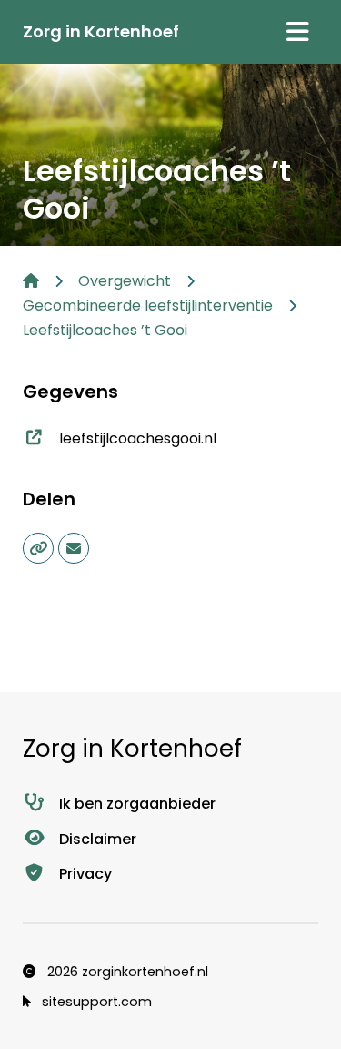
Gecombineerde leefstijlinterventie (148, 305)
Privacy (85, 873)
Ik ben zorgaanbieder (137, 803)
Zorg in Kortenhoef (101, 31)
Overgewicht (124, 280)
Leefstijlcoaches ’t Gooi (105, 330)
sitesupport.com (95, 1002)
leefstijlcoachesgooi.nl (137, 438)
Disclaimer (97, 839)
